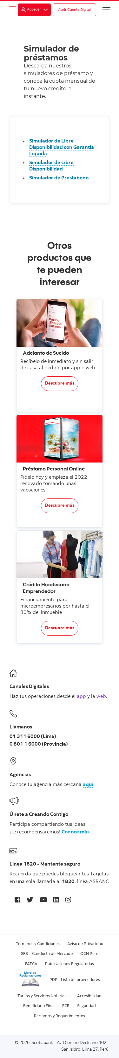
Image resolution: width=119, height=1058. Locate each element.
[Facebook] (17, 900)
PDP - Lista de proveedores (75, 980)
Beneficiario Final (39, 1006)
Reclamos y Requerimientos (59, 1016)
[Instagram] (68, 900)
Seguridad (86, 1006)
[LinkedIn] (56, 900)
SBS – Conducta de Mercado (47, 954)
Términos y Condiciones (38, 944)
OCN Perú (89, 954)
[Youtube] (43, 900)
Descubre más (59, 383)
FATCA (31, 964)
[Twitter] (30, 900)
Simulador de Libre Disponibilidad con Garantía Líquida (61, 148)
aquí (88, 784)
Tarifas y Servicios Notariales (43, 996)
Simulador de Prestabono (59, 178)
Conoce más (75, 832)
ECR (65, 1006)
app (81, 696)
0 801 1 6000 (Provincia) (39, 744)
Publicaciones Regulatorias (69, 964)
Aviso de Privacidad (85, 944)
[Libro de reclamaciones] (30, 986)
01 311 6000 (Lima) (33, 736)
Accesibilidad (89, 996)
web (101, 696)
